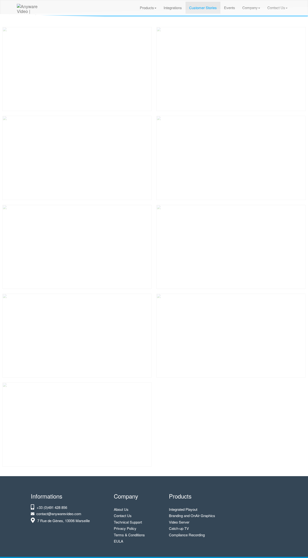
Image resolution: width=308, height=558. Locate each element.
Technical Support (128, 522)
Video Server (179, 522)
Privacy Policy (125, 528)
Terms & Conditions (129, 534)
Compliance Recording (187, 534)
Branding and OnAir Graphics (192, 515)
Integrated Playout (183, 509)
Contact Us (123, 515)
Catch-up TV (179, 528)
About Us (121, 509)
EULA (118, 541)
